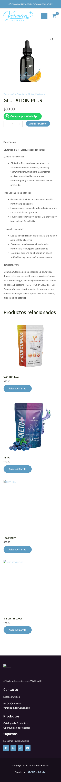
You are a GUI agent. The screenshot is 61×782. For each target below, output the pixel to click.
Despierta (22, 94)
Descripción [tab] (10, 142)
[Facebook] (6, 748)
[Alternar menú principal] (44, 16)
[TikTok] (20, 748)
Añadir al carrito (38, 123)
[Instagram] (13, 748)
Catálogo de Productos (15, 723)
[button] (52, 39)
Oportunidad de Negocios (16, 727)
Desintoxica (10, 94)
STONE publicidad (36, 772)
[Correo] (27, 748)
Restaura (40, 94)
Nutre (31, 94)
